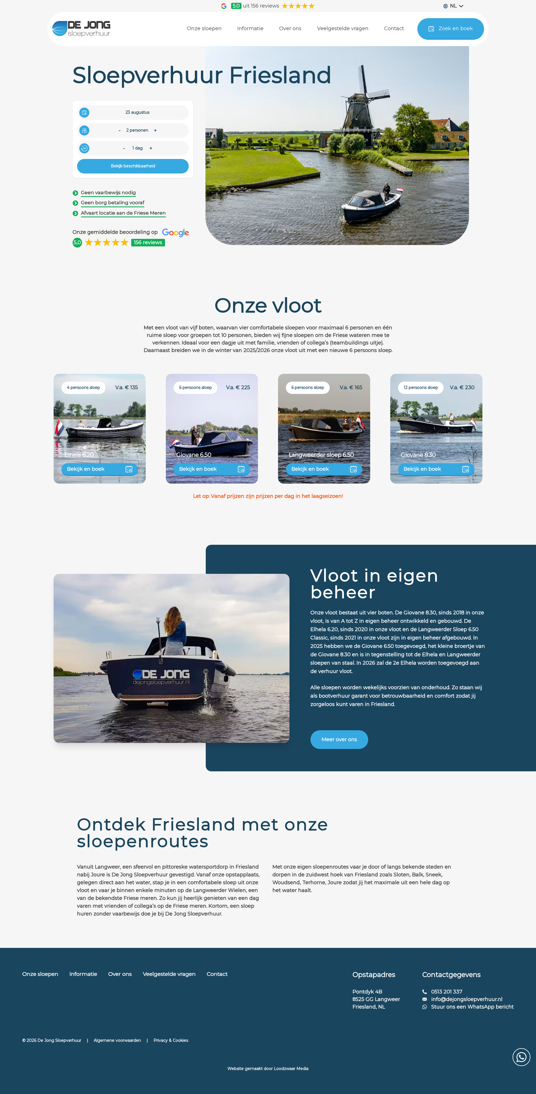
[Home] (81, 29)
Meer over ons (339, 739)
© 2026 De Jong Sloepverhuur (51, 1040)
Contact (217, 974)
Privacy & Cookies (171, 1040)
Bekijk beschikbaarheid (133, 165)
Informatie (83, 974)
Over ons (120, 974)
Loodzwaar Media (291, 1068)
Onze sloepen (40, 974)
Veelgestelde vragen (169, 974)
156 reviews (148, 242)
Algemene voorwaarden (117, 1040)
